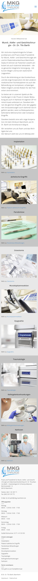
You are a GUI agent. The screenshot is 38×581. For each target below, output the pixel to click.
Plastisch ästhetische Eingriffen (16, 208)
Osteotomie (10, 281)
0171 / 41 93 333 (19, 533)
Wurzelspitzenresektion (14, 317)
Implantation (11, 172)
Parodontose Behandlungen (15, 243)
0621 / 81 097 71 (12, 492)
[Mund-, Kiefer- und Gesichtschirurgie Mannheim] (10, 6)
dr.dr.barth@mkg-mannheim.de (16, 498)
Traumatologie (11, 390)
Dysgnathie (10, 352)
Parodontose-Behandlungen (10, 546)
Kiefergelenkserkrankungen (15, 425)
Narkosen (10, 461)
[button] (15, 33)
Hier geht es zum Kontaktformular (11, 569)
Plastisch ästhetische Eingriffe (10, 543)
